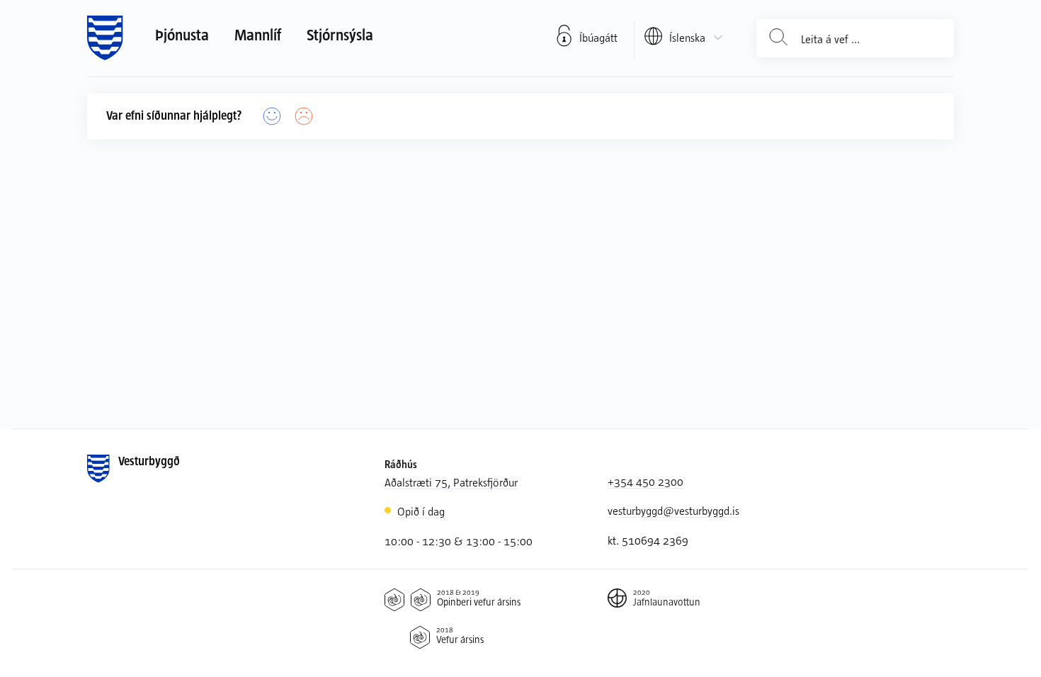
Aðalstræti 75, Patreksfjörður (451, 482)
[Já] (272, 116)
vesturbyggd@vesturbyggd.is (673, 510)
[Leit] (779, 38)
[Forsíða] (105, 38)
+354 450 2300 (645, 481)
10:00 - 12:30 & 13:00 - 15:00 (459, 540)
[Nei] (304, 116)
